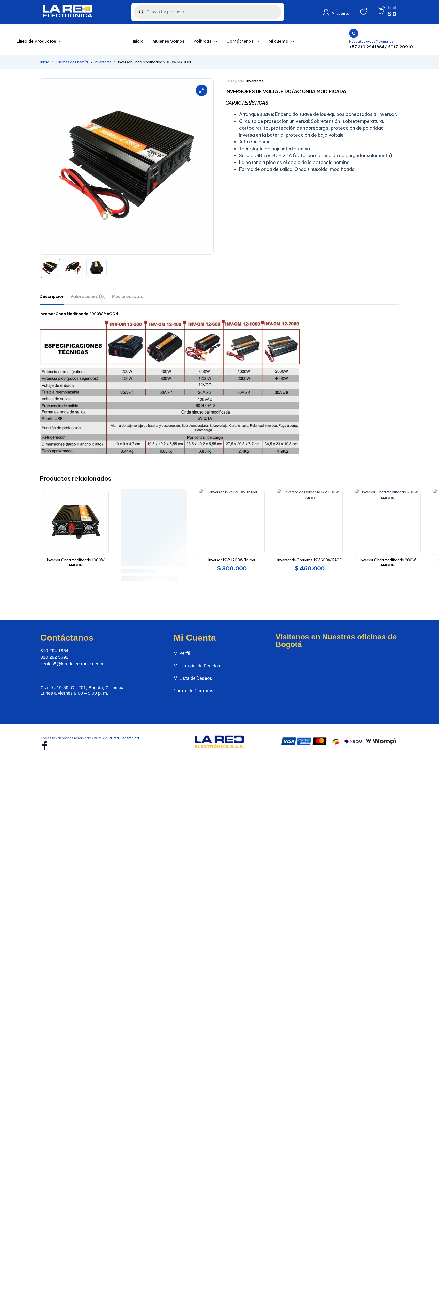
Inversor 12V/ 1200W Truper (158, 560)
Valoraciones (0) (88, 296)
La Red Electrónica (123, 726)
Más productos (127, 296)
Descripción (52, 296)
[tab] (52, 296)
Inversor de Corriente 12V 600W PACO (236, 560)
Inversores (103, 62)
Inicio (44, 62)
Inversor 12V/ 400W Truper (81, 560)
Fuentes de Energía (72, 62)
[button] (201, 90)
